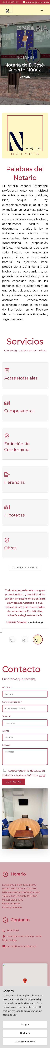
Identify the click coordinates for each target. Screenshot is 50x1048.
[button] (25, 985)
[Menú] (41, 9)
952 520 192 (13, 934)
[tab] (25, 609)
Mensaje (6, 749)
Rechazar (25, 1033)
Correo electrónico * (12, 706)
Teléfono (6, 720)
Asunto (5, 735)
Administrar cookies (25, 1042)
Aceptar (25, 1024)
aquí (42, 779)
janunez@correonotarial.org (21, 950)
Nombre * (7, 691)
